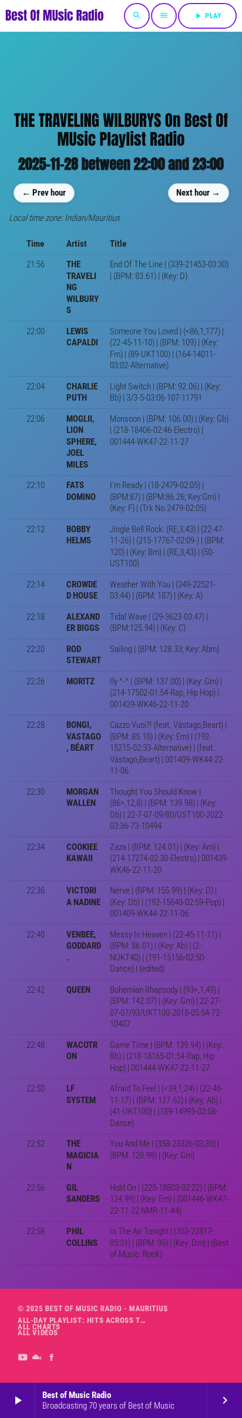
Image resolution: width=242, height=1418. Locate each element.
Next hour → (198, 192)
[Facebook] (52, 1358)
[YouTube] (23, 1358)
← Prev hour (44, 192)
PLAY (207, 16)
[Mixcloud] (37, 1358)
